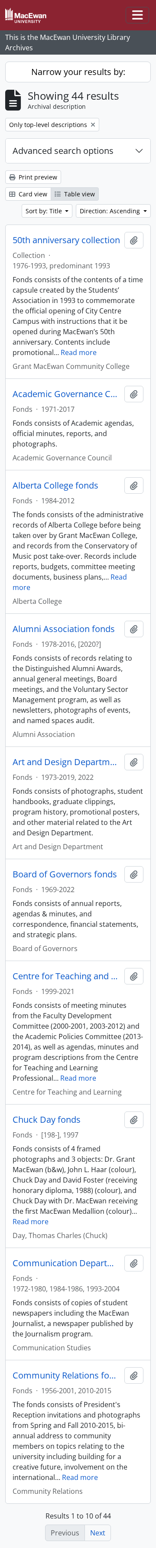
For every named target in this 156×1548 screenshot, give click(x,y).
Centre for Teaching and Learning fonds (67, 976)
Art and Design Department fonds (67, 762)
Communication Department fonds (67, 1263)
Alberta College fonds (55, 485)
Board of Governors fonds (65, 874)
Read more (79, 352)
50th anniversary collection (66, 240)
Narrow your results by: (78, 72)
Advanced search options (63, 150)
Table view (78, 194)
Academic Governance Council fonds (67, 394)
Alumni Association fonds (64, 629)
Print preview (37, 177)
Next (97, 1533)
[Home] (29, 15)
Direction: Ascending (111, 211)
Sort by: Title (45, 211)
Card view (32, 194)
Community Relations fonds (67, 1375)
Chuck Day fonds (47, 1120)
